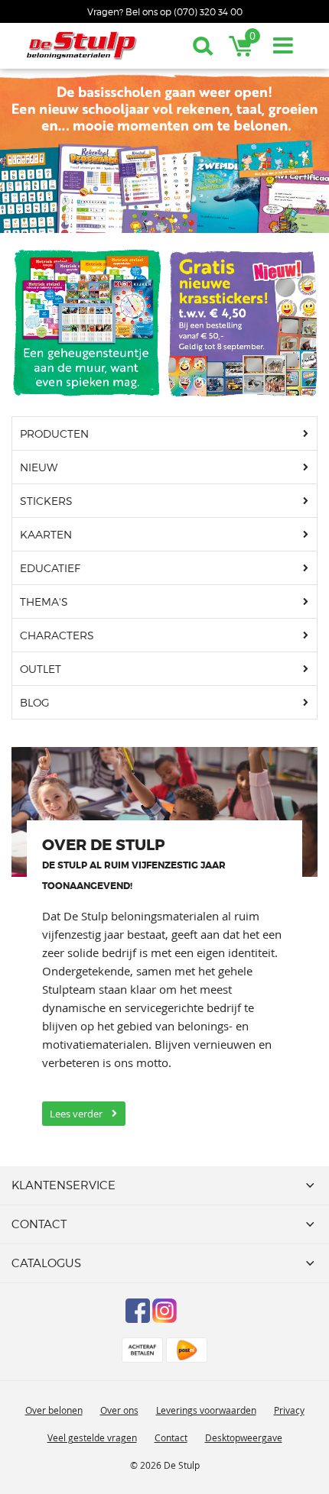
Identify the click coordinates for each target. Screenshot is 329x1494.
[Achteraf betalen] (142, 1350)
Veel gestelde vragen (92, 1437)
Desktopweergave (243, 1437)
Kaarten (46, 534)
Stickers (46, 500)
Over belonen (54, 1410)
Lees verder (76, 1113)
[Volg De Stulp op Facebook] (137, 1310)
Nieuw (38, 467)
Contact (171, 1437)
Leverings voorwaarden (206, 1410)
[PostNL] (186, 1350)
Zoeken (203, 46)
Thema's (44, 601)
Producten (54, 433)
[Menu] (283, 46)
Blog (35, 702)
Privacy (289, 1410)
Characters (57, 635)
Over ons (119, 1410)
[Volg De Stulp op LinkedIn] (191, 1310)
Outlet (40, 668)
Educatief (50, 567)
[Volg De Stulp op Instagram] (164, 1310)
